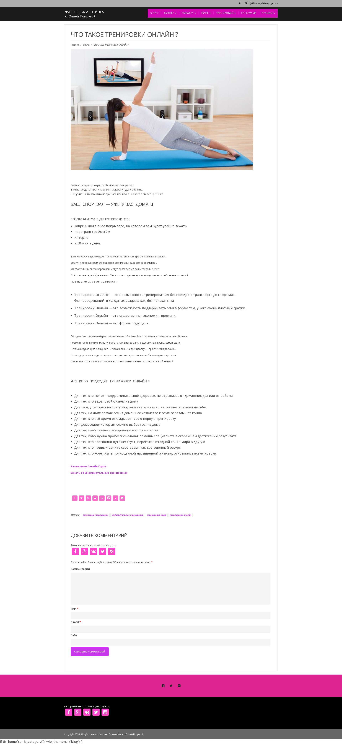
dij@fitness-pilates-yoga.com (263, 3)
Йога (205, 13)
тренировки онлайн (180, 514)
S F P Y (154, 13)
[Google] (88, 498)
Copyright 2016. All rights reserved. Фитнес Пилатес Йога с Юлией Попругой (104, 734)
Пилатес (188, 13)
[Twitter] (81, 498)
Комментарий (80, 569)
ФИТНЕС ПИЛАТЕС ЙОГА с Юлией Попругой (84, 14)
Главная (75, 44)
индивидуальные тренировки (127, 514)
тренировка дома (156, 514)
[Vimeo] (179, 685)
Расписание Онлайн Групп (88, 466)
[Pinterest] (108, 498)
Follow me (248, 13)
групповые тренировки (95, 514)
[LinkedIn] (102, 498)
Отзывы (267, 13)
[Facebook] (74, 498)
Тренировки (225, 13)
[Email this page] (122, 498)
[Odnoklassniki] (115, 498)
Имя (75, 608)
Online (86, 44)
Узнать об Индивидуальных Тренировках (99, 472)
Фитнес (169, 13)
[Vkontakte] (95, 498)
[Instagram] (111, 552)
